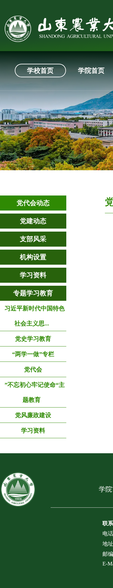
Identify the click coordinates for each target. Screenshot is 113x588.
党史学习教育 (33, 338)
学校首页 (40, 70)
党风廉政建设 (33, 415)
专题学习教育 (33, 293)
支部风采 (33, 239)
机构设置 (33, 257)
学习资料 (33, 275)
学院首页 (91, 70)
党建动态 (33, 221)
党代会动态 (33, 203)
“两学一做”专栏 (33, 354)
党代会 (33, 369)
